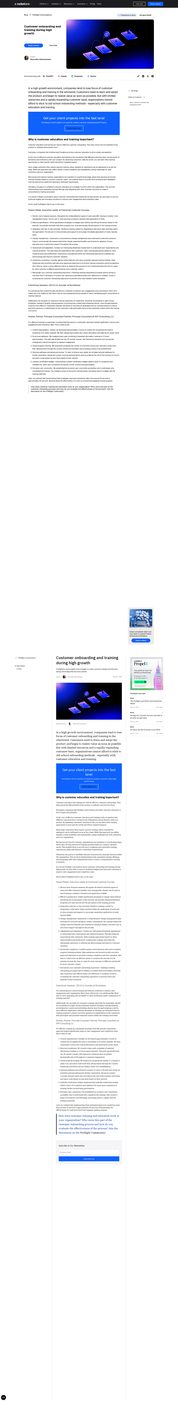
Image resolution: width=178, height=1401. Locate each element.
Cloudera (62, 152)
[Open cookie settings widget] (3, 1397)
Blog (132, 698)
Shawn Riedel (34, 210)
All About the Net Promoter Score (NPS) (145, 730)
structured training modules (83, 845)
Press (99, 4)
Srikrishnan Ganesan (38, 285)
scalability (73, 170)
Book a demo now (74, 128)
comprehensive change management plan (75, 238)
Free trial (139, 4)
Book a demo (155, 4)
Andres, (32, 316)
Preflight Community (54, 391)
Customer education (36, 145)
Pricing (92, 4)
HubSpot (52, 152)
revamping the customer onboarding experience (50, 278)
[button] (44, 4)
